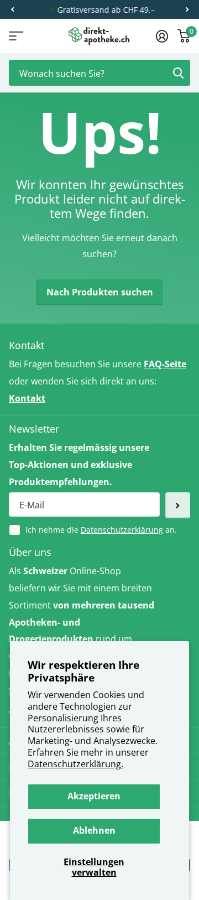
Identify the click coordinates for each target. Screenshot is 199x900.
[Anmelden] (161, 36)
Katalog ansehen (15, 36)
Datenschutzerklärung (122, 529)
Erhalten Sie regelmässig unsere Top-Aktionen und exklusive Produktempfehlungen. (79, 464)
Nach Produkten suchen (99, 292)
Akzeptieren (94, 796)
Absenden (178, 73)
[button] (12, 10)
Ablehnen (94, 830)
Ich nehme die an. (101, 529)
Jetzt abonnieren (177, 505)
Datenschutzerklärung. (75, 764)
